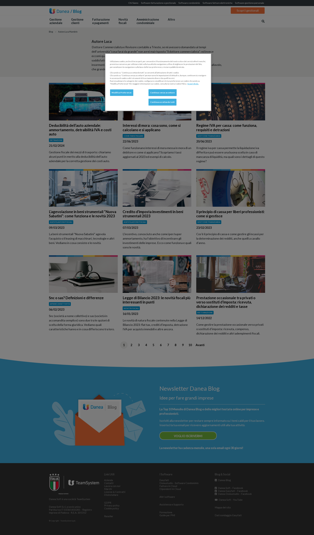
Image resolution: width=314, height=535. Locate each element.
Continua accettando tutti (162, 102)
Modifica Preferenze (122, 93)
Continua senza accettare (162, 93)
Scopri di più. (193, 84)
